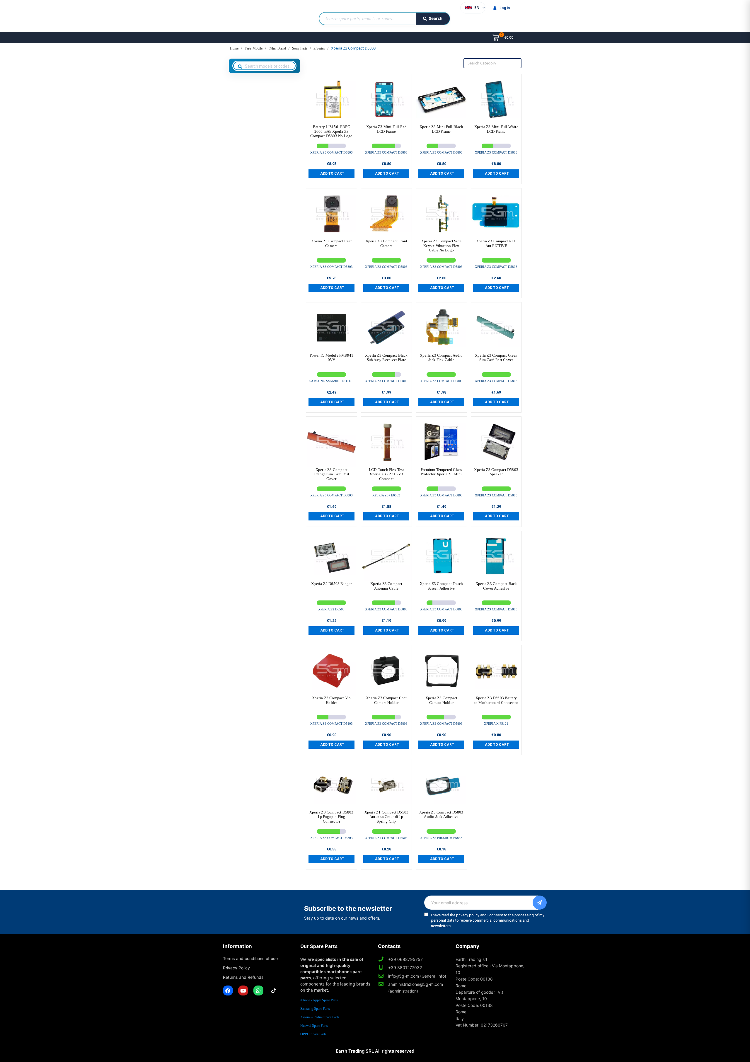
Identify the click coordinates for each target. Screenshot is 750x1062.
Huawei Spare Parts (314, 1026)
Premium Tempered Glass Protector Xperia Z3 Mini (441, 471)
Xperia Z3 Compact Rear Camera (331, 243)
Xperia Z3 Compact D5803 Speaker (496, 471)
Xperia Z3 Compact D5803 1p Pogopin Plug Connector (331, 816)
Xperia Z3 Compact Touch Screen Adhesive (441, 585)
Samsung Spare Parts (315, 1009)
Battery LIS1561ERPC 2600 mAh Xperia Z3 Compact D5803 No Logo (331, 131)
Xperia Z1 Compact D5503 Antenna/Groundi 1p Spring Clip (386, 816)
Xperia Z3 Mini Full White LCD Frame (496, 129)
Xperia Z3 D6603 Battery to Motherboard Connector (496, 700)
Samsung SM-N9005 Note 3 (331, 381)
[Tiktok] (274, 990)
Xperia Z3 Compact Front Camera (387, 243)
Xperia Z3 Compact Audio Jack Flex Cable (441, 357)
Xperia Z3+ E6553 (386, 495)
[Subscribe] (540, 903)
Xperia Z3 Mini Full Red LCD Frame (386, 129)
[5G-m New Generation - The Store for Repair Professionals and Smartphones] (253, 16)
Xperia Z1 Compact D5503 (386, 838)
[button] (331, 173)
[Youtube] (243, 990)
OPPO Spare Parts (313, 1034)
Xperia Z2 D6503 (331, 609)
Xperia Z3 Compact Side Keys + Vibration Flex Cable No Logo (441, 245)
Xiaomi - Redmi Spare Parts (319, 1017)
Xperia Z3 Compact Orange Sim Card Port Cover (331, 474)
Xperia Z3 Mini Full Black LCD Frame (441, 129)
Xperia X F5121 (496, 723)
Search (435, 18)
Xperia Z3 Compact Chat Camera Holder (386, 700)
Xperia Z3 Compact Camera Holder (441, 700)
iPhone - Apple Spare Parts (319, 1000)
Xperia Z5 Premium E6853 (441, 838)
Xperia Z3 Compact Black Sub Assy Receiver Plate (386, 357)
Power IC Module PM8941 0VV (331, 357)
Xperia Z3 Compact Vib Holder (331, 700)
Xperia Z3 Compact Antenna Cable (386, 585)
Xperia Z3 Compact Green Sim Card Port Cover (496, 357)
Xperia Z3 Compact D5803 (331, 152)
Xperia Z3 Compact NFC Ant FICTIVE (496, 243)
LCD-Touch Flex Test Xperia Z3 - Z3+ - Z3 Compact (386, 474)
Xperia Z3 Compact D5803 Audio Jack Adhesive (441, 814)
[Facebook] (228, 990)
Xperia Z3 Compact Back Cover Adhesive (496, 585)
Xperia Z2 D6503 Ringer (331, 583)
